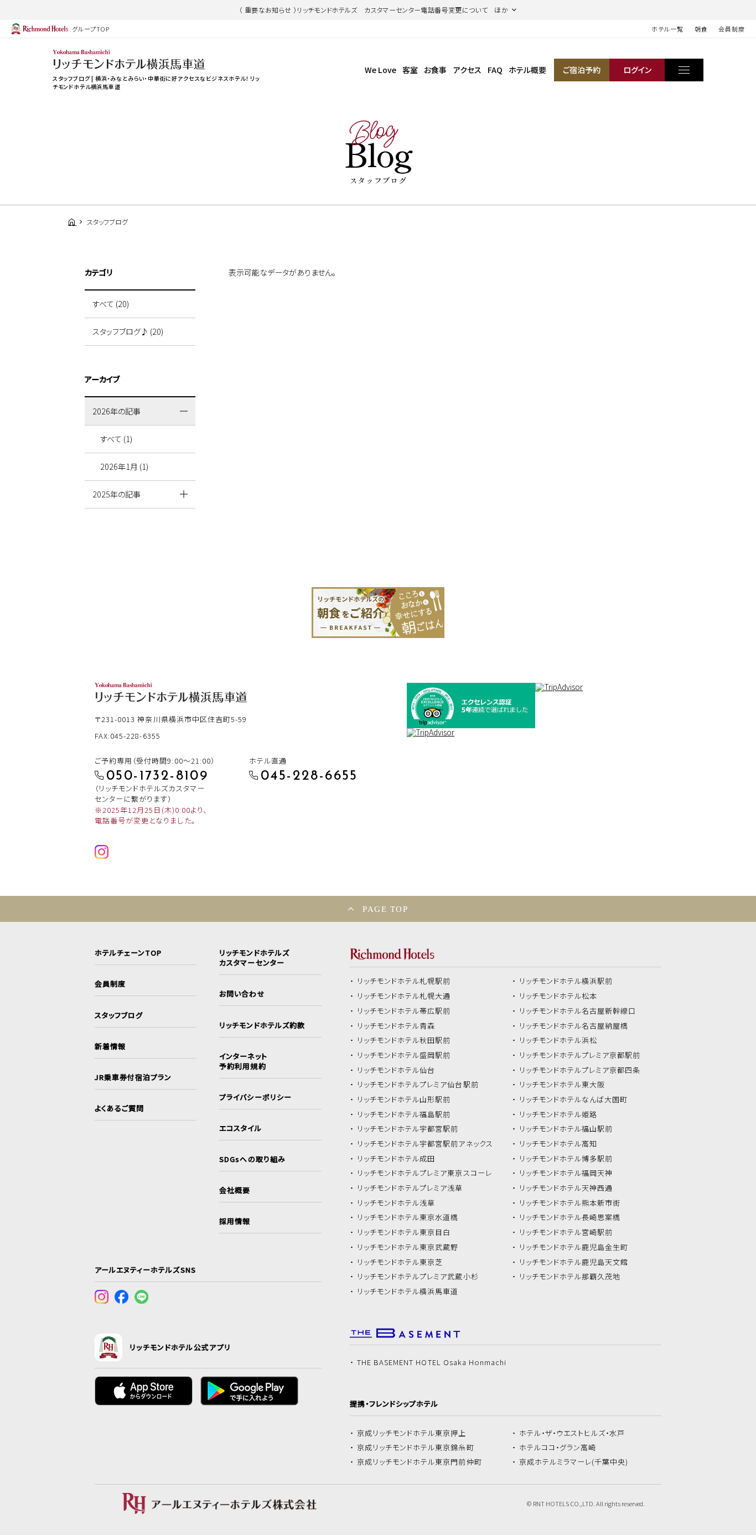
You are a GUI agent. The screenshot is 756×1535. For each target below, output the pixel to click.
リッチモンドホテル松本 (558, 996)
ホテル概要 (527, 69)
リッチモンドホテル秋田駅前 (404, 1040)
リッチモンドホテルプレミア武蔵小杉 (418, 1277)
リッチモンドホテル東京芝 (400, 1262)
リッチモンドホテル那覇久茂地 (570, 1277)
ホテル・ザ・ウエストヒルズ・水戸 (572, 1433)
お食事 (435, 69)
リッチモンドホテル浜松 (558, 1040)
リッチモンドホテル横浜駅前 (566, 981)
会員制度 (731, 28)
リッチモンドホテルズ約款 (262, 1025)
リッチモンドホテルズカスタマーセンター (254, 958)
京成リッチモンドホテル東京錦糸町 (415, 1448)
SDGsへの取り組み (252, 1159)
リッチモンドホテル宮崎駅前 (566, 1232)
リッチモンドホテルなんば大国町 (573, 1099)
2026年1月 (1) (124, 466)
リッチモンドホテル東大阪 (562, 1085)
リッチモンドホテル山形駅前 (404, 1099)
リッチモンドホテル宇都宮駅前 (408, 1129)
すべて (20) (110, 303)
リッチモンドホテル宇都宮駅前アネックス (425, 1144)
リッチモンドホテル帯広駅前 (404, 1011)
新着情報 (110, 1046)
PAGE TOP (385, 909)
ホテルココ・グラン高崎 (558, 1448)
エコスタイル (240, 1128)
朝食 (701, 28)
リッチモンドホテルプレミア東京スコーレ (424, 1173)
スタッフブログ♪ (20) (127, 331)
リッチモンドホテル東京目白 (404, 1232)
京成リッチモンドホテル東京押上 (412, 1433)
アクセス (467, 69)
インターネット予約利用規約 (243, 1061)
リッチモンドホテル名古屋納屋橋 (574, 1026)
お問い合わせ (242, 994)
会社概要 (234, 1190)
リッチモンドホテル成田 (396, 1159)
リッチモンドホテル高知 (558, 1144)
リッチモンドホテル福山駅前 (566, 1129)
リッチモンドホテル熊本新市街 (570, 1203)
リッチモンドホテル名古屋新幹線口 (577, 1011)
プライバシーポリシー (255, 1097)
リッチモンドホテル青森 (396, 1026)
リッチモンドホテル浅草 (396, 1203)
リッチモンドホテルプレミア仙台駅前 (418, 1085)
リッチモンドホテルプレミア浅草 (410, 1188)
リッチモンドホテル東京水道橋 (408, 1217)
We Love (380, 69)
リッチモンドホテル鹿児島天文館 (574, 1262)
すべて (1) (116, 438)
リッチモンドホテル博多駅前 (566, 1159)
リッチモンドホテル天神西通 (566, 1188)
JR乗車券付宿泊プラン (133, 1077)
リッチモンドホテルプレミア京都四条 (580, 1070)
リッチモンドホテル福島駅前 (404, 1114)
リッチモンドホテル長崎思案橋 (570, 1217)
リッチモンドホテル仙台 (396, 1070)
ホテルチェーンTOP (128, 953)
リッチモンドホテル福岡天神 (566, 1173)
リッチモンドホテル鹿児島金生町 (574, 1247)
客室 (410, 69)
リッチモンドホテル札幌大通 (404, 996)
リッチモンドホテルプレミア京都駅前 (580, 1055)
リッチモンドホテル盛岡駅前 (404, 1055)
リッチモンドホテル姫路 (558, 1114)
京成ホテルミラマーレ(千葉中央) (574, 1462)
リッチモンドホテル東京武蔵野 (408, 1247)
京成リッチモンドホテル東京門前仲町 (419, 1462)
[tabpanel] (378, 612)
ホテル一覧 (667, 28)
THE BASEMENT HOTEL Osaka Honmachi (431, 1362)
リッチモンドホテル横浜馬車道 (408, 1292)
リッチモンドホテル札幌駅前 (404, 981)
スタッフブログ (119, 1015)
